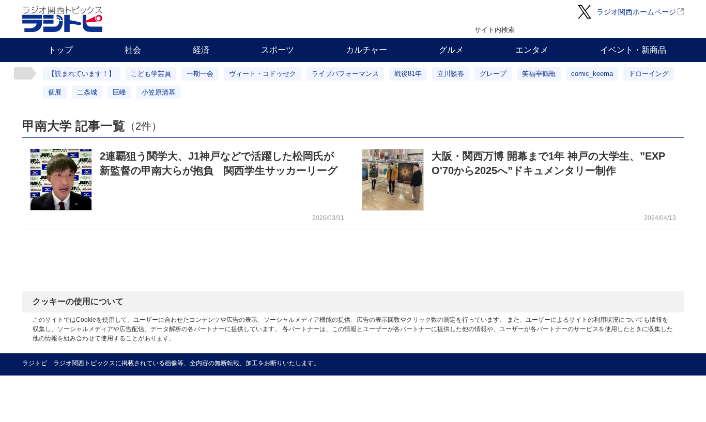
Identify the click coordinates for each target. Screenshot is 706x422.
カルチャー (366, 49)
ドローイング (648, 73)
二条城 (87, 92)
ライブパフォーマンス (345, 73)
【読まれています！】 (81, 73)
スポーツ (277, 49)
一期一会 (200, 73)
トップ (60, 49)
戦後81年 (408, 73)
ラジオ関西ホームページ (636, 11)
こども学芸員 (151, 73)
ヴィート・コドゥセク (262, 73)
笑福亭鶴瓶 (539, 73)
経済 (201, 49)
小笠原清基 (158, 92)
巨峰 (119, 92)
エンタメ (531, 49)
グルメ (451, 49)
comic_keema (592, 73)
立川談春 (450, 73)
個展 (55, 92)
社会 (133, 49)
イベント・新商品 (633, 49)
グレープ (493, 73)
